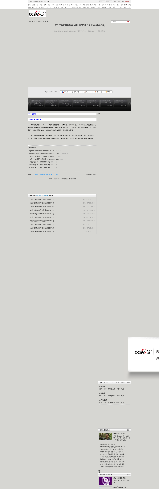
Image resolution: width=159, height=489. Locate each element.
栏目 (129, 7)
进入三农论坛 (81, 31)
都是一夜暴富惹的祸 (106, 464)
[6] (53, 91)
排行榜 (66, 92)
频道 (125, 7)
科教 (60, 5)
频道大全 (34, 7)
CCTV (120, 7)
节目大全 (48, 7)
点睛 (118, 396)
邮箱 (125, 5)
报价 (118, 402)
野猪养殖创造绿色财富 (107, 444)
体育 (41, 5)
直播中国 (56, 7)
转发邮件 (72, 179)
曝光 (122, 389)
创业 (100, 396)
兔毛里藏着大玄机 (118, 459)
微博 (110, 5)
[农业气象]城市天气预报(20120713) (42, 224)
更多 (128, 430)
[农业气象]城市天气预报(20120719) (42, 210)
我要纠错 (56, 179)
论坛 (118, 5)
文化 (68, 5)
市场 (109, 402)
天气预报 (42, 174)
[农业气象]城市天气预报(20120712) (42, 228)
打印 (50, 179)
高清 (84, 7)
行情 (113, 402)
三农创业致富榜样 (119, 478)
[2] (49, 91)
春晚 (49, 5)
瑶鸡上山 (121, 452)
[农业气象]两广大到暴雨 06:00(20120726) (44, 159)
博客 (114, 5)
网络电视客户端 (76, 7)
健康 (91, 5)
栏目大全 (41, 7)
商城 (103, 5)
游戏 (129, 5)
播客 (114, 7)
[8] (54, 91)
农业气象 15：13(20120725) (40, 167)
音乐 (56, 5)
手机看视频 (101, 31)
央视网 (30, 1)
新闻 (33, 5)
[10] (56, 91)
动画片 (104, 7)
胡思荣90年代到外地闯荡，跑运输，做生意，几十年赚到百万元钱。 (121, 438)
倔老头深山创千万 (119, 434)
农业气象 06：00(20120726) (40, 162)
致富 (117, 382)
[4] (51, 91)
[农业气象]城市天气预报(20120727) (42, 151)
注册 (119, 1)
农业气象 (46, 21)
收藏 (108, 92)
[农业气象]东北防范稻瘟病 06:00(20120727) (45, 153)
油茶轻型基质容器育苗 (107, 454)
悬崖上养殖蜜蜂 (119, 462)
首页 (29, 5)
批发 (122, 402)
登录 (114, 1)
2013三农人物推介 (119, 487)
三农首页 (107, 382)
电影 (88, 7)
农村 (118, 389)
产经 (80, 5)
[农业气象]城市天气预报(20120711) (42, 231)
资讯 (109, 396)
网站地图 (46, 1)
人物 (113, 389)
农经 (109, 389)
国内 (100, 389)
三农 (99, 5)
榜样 (113, 396)
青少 (64, 5)
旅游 (87, 5)
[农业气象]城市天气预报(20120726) (42, 156)
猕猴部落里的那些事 (106, 462)
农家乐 (40, 21)
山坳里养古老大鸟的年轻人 (109, 452)
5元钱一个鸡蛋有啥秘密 (108, 467)
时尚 (95, 5)
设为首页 (128, 1)
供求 (100, 402)
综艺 (45, 5)
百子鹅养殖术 (119, 449)
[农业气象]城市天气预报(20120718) (42, 214)
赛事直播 (63, 7)
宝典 (122, 396)
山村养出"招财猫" (106, 459)
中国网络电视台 (38, 1)
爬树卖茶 (121, 457)
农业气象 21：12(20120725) (40, 165)
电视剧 (93, 7)
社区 (106, 5)
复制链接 (64, 179)
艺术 (72, 5)
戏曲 (53, 5)
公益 (76, 5)
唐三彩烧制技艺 (119, 464)
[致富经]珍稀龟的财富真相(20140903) (112, 447)
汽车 (84, 5)
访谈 (121, 5)
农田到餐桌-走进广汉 (107, 449)
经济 (37, 5)
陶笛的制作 (120, 467)
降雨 (57, 174)
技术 (105, 396)
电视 (29, 7)
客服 (123, 1)
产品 (105, 402)
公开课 (109, 7)
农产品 (123, 382)
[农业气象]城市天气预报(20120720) (42, 206)
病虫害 (53, 174)
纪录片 (99, 7)
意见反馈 (76, 92)
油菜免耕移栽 (119, 454)
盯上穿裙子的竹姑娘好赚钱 (109, 457)
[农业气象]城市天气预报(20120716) (42, 221)
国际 (105, 389)
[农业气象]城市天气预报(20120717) (42, 217)
